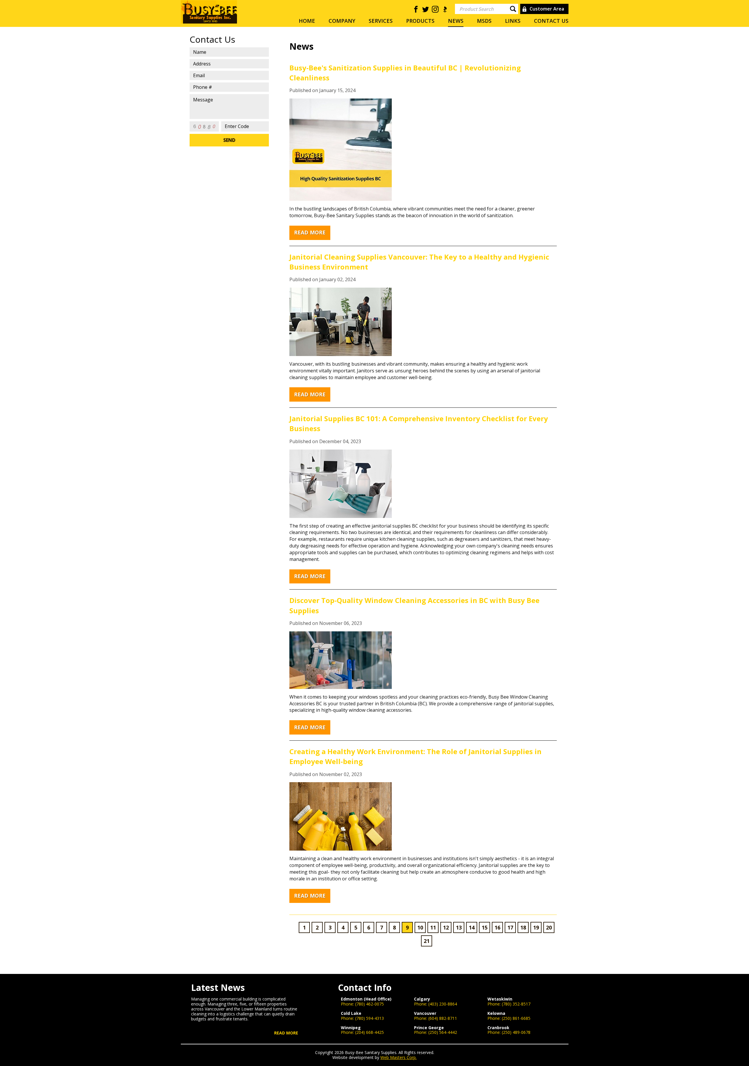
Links (512, 20)
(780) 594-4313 (369, 1018)
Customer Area (547, 9)
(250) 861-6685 (516, 1018)
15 (484, 927)
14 (472, 927)
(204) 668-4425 (369, 1032)
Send (229, 140)
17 (510, 927)
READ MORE (286, 1033)
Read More (310, 232)
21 (427, 940)
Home (307, 20)
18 (523, 927)
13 (459, 927)
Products (420, 20)
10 (420, 927)
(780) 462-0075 (369, 1004)
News (455, 20)
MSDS (484, 20)
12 (446, 927)
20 (549, 927)
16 (497, 927)
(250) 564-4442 (442, 1032)
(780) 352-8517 (516, 1004)
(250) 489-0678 (516, 1032)
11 (433, 927)
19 (536, 927)
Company (342, 20)
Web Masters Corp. (398, 1057)
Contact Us (551, 20)
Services (381, 20)
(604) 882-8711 (442, 1018)
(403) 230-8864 (442, 1004)
